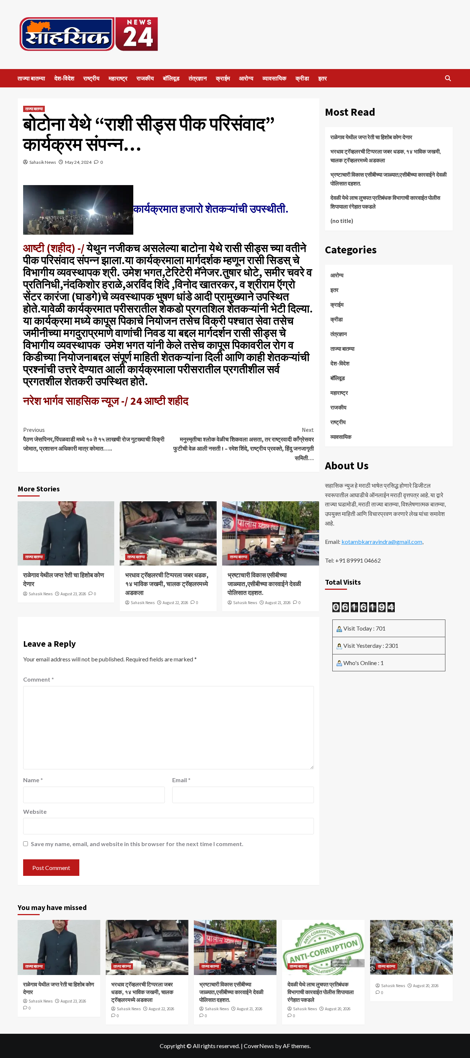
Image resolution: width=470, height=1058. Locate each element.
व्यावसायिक (274, 78)
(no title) (341, 220)
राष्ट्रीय (91, 78)
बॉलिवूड (171, 78)
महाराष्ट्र (118, 78)
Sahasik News (42, 162)
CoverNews (259, 1045)
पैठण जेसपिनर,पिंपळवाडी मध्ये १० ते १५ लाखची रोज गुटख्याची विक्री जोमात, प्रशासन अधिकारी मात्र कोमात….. (93, 439)
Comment (38, 679)
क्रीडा (302, 78)
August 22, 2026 (175, 602)
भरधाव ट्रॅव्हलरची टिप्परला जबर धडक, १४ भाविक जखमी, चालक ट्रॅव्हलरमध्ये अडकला (167, 584)
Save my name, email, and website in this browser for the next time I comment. (137, 843)
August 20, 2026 (337, 1008)
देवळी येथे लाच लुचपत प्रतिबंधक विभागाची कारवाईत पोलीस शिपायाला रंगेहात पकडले (385, 202)
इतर (322, 78)
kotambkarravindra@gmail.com (381, 541)
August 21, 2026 (277, 602)
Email (181, 779)
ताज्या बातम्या (31, 78)
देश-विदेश (64, 78)
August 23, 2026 (73, 593)
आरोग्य (246, 78)
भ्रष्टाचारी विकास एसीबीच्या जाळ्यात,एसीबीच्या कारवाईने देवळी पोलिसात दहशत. (264, 584)
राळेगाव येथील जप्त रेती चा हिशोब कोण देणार (371, 137)
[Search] (448, 78)
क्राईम (223, 78)
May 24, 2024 (78, 162)
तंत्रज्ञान (198, 78)
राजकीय (145, 78)
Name (33, 779)
